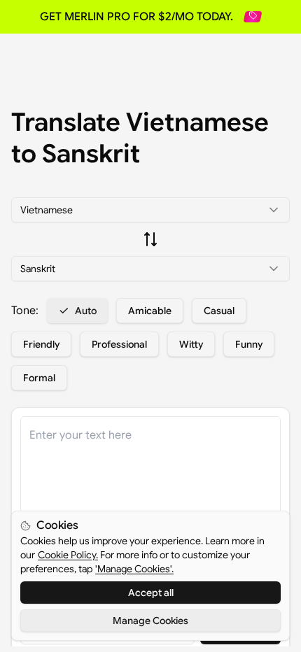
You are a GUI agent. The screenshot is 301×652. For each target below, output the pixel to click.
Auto (86, 310)
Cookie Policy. (68, 554)
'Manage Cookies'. (134, 568)
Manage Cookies (150, 620)
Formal (39, 377)
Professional (119, 344)
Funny (248, 344)
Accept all (151, 592)
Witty (191, 344)
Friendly (41, 344)
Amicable (150, 310)
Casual (219, 310)
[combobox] (150, 209)
